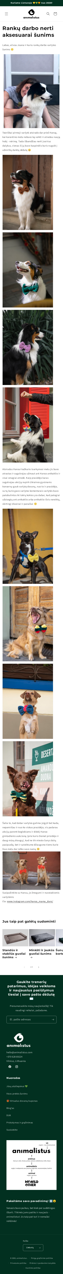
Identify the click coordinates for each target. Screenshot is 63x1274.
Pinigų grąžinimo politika (42, 1258)
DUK (8, 1115)
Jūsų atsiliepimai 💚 (17, 1086)
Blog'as (10, 1108)
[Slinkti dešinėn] (38, 967)
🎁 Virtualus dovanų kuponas (22, 1101)
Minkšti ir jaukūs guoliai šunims (41, 952)
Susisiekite (12, 1129)
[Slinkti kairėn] (24, 967)
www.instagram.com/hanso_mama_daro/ (30, 901)
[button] (6, 13)
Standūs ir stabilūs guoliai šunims (14, 954)
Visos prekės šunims (16, 1093)
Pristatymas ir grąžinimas (19, 1122)
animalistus (22, 1258)
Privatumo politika (18, 1263)
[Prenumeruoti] (52, 1019)
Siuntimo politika (33, 1268)
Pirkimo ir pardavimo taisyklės (43, 1263)
